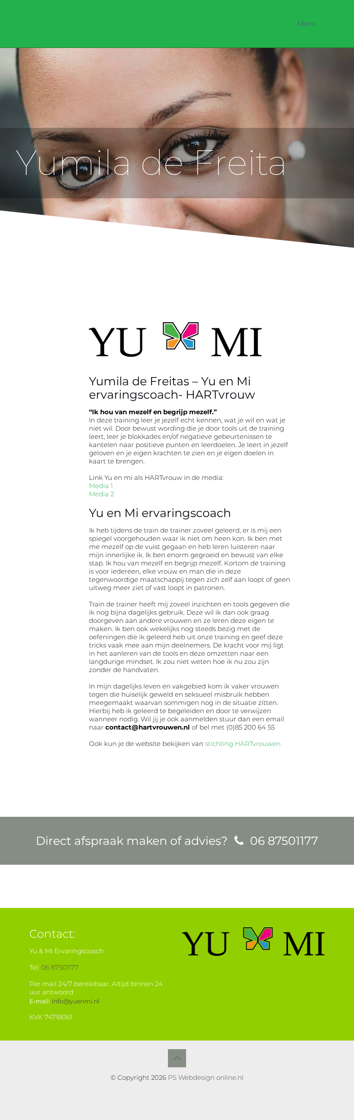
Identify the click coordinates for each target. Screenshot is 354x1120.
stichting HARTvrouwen (243, 743)
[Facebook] (165, 1090)
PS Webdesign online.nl (204, 1077)
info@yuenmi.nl (75, 1001)
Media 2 (101, 494)
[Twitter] (177, 1090)
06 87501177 (60, 967)
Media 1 (101, 486)
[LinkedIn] (188, 1090)
